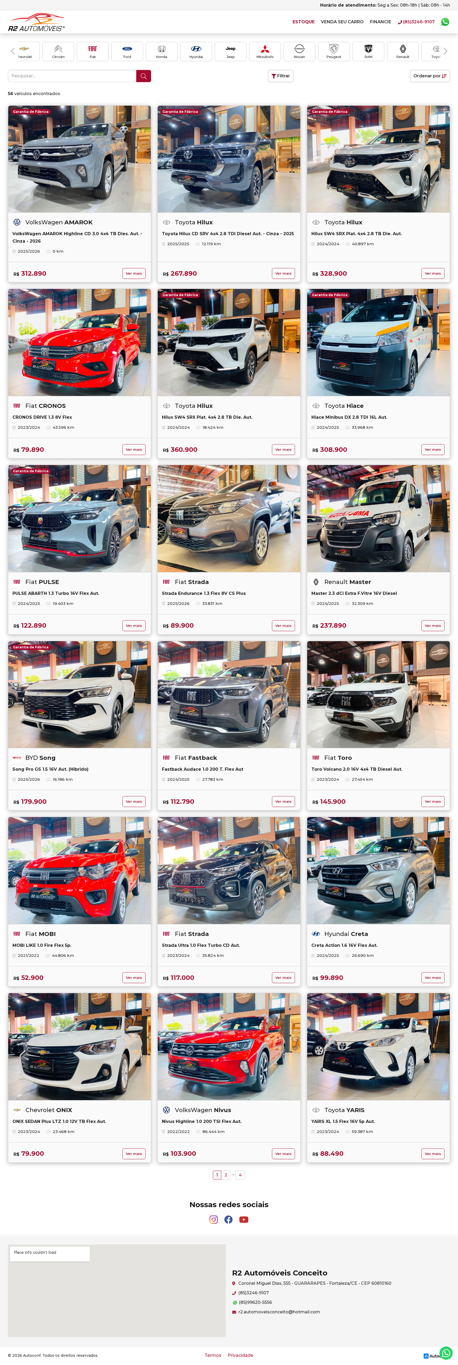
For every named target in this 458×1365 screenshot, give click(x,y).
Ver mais (134, 273)
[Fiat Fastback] (229, 694)
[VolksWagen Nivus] (229, 1046)
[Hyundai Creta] (378, 870)
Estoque (304, 21)
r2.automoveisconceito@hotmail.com (278, 1311)
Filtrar (283, 75)
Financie (380, 21)
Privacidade (240, 1355)
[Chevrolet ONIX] (79, 1046)
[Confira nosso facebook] (229, 1217)
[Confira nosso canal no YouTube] (243, 1217)
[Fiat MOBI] (79, 870)
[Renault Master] (378, 518)
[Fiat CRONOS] (79, 342)
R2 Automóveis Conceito (36, 22)
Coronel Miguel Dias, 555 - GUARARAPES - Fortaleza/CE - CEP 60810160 (314, 1283)
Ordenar (427, 75)
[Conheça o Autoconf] (436, 1355)
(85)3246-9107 (253, 1292)
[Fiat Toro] (378, 694)
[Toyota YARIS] (378, 1046)
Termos (213, 1355)
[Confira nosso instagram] (214, 1217)
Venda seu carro (342, 21)
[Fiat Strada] (229, 518)
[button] (12, 51)
